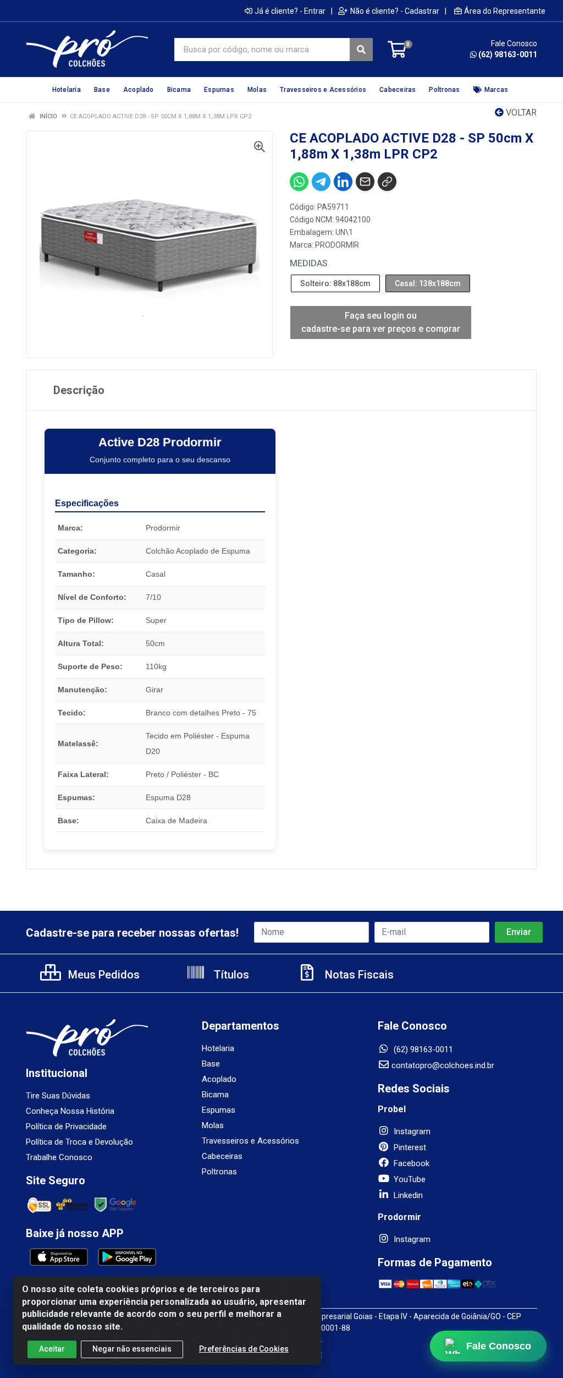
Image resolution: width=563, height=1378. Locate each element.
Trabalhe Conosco (59, 1157)
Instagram (410, 1131)
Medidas (309, 263)
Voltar (520, 112)
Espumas (218, 1110)
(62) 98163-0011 (507, 54)
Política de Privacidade (66, 1126)
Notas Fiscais (358, 974)
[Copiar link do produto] (387, 181)
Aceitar (52, 1348)
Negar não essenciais (132, 1348)
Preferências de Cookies (244, 1348)
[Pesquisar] (361, 49)
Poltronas (219, 1172)
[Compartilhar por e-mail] (365, 181)
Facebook (410, 1163)
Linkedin (407, 1195)
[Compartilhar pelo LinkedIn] (343, 181)
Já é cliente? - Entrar (290, 11)
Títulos (230, 974)
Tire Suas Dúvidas (58, 1096)
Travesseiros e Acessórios (250, 1141)
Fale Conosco (499, 1346)
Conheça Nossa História (70, 1111)
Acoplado (219, 1079)
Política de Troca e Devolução (79, 1142)
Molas (213, 1125)
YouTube (408, 1179)
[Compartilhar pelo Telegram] (321, 181)
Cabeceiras (222, 1156)
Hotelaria (218, 1048)
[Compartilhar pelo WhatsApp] (299, 181)
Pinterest (408, 1147)
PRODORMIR (337, 244)
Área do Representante (504, 11)
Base (211, 1064)
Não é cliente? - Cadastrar (394, 11)
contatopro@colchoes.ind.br (442, 1065)
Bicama (215, 1095)
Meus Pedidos (102, 974)
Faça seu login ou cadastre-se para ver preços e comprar (380, 322)
